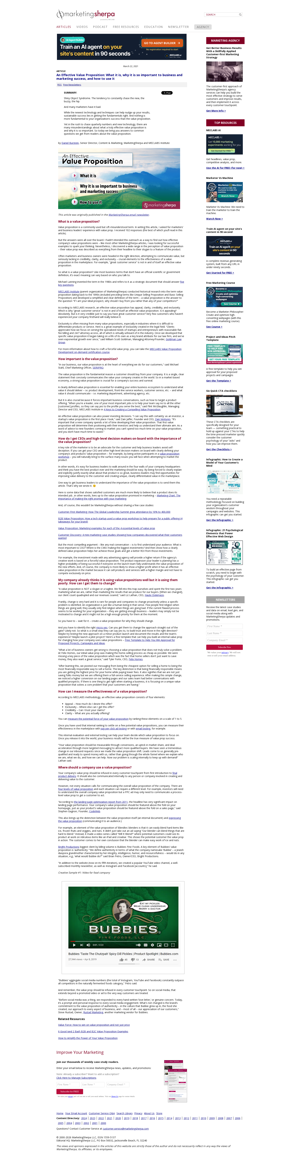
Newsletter (178, 27)
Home (59, 1113)
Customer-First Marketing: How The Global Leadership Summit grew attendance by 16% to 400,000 (114, 511)
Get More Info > (216, 110)
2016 (152, 1118)
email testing (143, 728)
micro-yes (101, 627)
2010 (203, 1118)
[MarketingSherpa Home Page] (86, 20)
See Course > (214, 326)
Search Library (125, 1113)
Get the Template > (218, 380)
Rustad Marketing (93, 1012)
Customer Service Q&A (102, 1113)
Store (159, 1113)
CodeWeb (94, 811)
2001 (95, 1123)
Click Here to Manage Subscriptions (76, 1077)
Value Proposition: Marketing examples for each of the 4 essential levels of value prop (106, 528)
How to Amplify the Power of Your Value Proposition (88, 1038)
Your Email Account (76, 1113)
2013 (178, 1118)
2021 (109, 1118)
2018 (135, 1118)
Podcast (100, 27)
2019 (126, 1118)
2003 (77, 1123)
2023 (92, 1118)
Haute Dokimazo (154, 595)
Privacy (138, 1113)
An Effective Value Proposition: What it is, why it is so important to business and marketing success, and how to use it (119, 77)
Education (153, 27)
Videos (82, 27)
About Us (149, 1113)
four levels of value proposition (75, 789)
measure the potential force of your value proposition (98, 718)
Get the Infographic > (219, 520)
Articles (63, 27)
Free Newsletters (72, 84)
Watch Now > (214, 218)
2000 (103, 1123)
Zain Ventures (163, 419)
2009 (212, 1118)
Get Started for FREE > (220, 272)
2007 (229, 1118)
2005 (60, 1123)
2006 (237, 1118)
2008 (220, 1118)
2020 (118, 1118)
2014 (169, 1118)
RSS (59, 84)
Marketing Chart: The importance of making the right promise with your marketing (119, 497)
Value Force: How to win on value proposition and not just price (94, 1024)
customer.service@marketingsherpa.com (126, 1128)
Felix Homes (136, 659)
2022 (101, 1118)
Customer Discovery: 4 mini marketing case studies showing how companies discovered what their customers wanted (120, 536)
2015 (161, 1118)
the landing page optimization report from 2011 (101, 802)
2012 (186, 1118)
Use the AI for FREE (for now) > (225, 167)
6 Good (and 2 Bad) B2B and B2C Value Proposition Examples (93, 1031)
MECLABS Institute (68, 291)
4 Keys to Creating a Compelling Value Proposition (132, 409)
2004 (69, 1123)
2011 (195, 1118)
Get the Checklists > (219, 449)
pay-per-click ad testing (114, 728)
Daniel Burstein (70, 143)
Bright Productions (68, 846)
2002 (86, 1123)
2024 (84, 1118)
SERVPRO (98, 367)
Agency (203, 27)
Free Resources (126, 27)
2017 (143, 1118)
